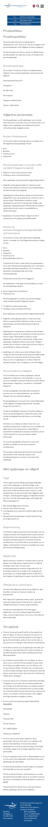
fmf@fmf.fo (33, 818)
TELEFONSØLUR (25, 24)
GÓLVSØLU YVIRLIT (26, 20)
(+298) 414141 (34, 814)
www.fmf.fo (28, 820)
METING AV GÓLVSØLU (27, 17)
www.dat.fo (7, 704)
